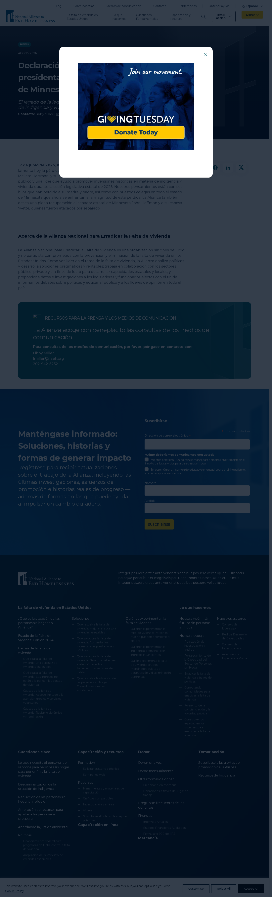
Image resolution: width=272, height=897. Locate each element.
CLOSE (205, 54)
